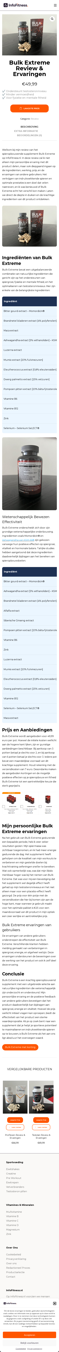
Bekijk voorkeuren (29, 1342)
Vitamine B (12, 1216)
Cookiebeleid (21, 1349)
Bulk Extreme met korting (20, 1047)
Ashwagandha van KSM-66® (18, 540)
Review (35, 118)
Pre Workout (13, 1178)
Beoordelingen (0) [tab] (29, 135)
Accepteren (29, 1335)
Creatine (11, 1173)
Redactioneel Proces (18, 1268)
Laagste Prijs (32, 108)
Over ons (11, 1263)
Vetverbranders (15, 1187)
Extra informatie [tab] (26, 131)
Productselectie (15, 1272)
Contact (10, 1276)
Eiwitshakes (12, 1169)
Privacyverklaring (34, 1349)
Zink (8, 1234)
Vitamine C (12, 1220)
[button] (54, 1303)
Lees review (16, 1127)
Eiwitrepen (12, 1182)
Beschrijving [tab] (29, 126)
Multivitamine (14, 1212)
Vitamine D (12, 1225)
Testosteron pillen (16, 1191)
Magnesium (13, 1229)
